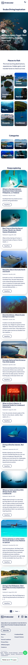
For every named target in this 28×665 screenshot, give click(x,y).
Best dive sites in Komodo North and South (14, 270)
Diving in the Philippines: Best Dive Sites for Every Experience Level (14, 587)
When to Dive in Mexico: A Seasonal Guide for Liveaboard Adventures (14, 405)
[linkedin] (26, 617)
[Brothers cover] (14, 426)
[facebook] (19, 617)
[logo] (7, 2)
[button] (3, 31)
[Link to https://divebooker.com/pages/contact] (25, 2)
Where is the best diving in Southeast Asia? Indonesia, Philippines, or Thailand (12, 190)
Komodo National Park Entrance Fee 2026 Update (14, 361)
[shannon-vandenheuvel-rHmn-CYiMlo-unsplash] (14, 210)
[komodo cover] (14, 251)
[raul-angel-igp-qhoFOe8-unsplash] (14, 385)
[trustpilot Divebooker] (9, 658)
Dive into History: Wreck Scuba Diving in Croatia (14, 315)
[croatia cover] (14, 296)
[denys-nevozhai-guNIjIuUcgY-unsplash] (14, 170)
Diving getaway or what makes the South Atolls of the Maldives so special (14, 540)
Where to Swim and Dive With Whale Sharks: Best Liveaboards (13, 491)
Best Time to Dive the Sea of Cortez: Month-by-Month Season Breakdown (13, 230)
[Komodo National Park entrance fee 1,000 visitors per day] (14, 341)
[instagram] (22, 617)
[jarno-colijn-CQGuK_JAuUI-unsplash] (14, 567)
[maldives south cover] (14, 520)
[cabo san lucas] (14, 471)
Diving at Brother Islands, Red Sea (13, 445)
